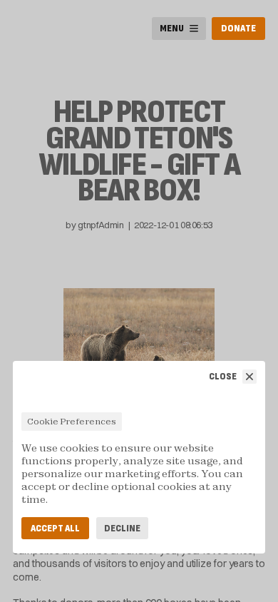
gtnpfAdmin (100, 224)
